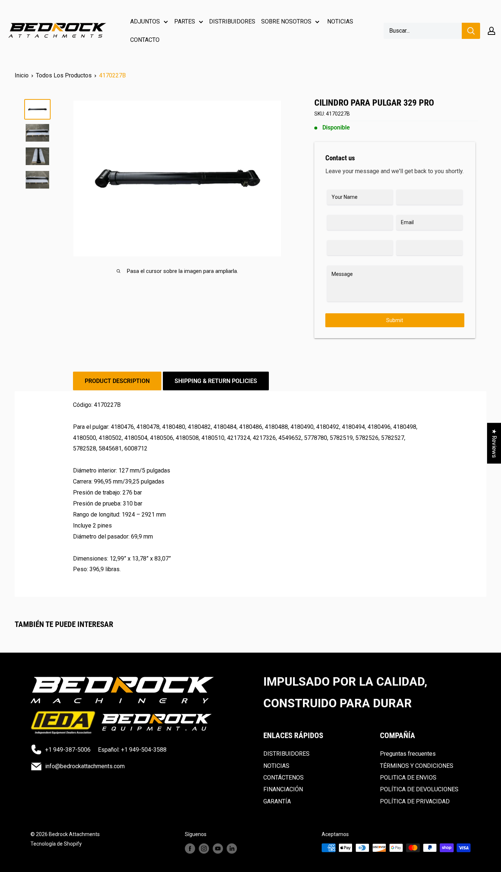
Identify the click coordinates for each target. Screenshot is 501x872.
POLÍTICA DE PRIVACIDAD (415, 801)
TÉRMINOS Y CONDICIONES (416, 765)
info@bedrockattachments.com (85, 766)
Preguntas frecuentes (408, 753)
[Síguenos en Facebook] (190, 848)
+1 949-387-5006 (68, 749)
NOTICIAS (340, 21)
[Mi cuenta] (491, 31)
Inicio (22, 75)
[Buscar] (471, 31)
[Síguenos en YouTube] (218, 848)
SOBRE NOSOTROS (286, 21)
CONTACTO (145, 39)
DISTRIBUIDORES (232, 21)
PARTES (184, 21)
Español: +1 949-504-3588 (132, 749)
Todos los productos (64, 75)
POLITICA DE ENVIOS (408, 777)
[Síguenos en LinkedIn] (232, 848)
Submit (394, 320)
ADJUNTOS (145, 21)
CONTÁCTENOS (283, 777)
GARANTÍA (277, 801)
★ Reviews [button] (494, 442)
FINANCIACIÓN (283, 789)
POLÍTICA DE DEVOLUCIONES (419, 789)
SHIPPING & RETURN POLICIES (216, 380)
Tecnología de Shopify (56, 844)
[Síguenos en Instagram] (204, 848)
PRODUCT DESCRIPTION (117, 380)
